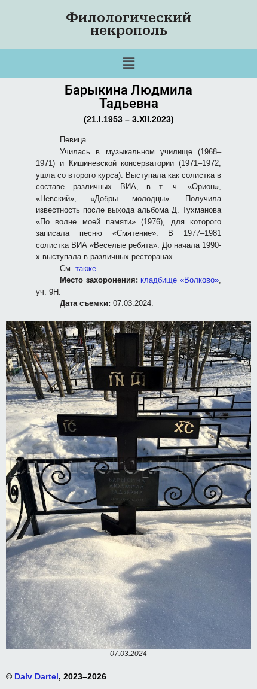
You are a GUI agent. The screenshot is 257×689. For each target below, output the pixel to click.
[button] (128, 63)
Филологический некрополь (129, 24)
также (85, 268)
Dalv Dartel (36, 676)
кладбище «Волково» (179, 279)
